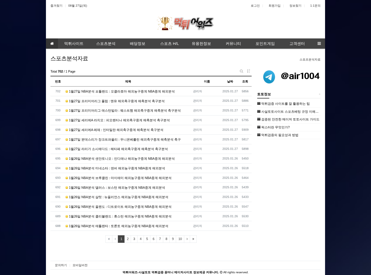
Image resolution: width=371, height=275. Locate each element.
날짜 (230, 81)
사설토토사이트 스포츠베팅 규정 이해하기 (290, 111)
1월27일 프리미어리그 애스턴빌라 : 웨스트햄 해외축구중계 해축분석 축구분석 (124, 110)
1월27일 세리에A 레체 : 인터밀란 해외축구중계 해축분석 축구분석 (115, 130)
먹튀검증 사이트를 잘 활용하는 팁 (285, 103)
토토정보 (264, 94)
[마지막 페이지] (193, 239)
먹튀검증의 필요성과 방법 (279, 135)
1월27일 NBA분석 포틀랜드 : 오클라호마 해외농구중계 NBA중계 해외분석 (121, 91)
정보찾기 (295, 5)
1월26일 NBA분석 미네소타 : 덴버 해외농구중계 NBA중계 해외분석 (116, 168)
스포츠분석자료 (310, 59)
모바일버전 (80, 265)
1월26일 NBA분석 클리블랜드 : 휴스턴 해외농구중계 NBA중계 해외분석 (120, 216)
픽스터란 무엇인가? (275, 127)
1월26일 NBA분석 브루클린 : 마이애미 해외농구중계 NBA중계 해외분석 (120, 178)
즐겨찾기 (56, 5)
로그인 (255, 5)
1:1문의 (315, 5)
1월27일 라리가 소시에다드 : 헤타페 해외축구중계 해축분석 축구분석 (118, 149)
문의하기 (61, 265)
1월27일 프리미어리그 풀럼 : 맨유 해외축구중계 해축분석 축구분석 (116, 101)
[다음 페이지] (187, 239)
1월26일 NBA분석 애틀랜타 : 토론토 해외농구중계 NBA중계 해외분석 (118, 226)
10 (180, 239)
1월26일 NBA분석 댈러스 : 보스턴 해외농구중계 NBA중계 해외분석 (116, 187)
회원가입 (275, 5)
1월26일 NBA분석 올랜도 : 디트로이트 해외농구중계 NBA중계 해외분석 (120, 206)
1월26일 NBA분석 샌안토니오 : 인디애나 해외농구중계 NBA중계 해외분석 (121, 158)
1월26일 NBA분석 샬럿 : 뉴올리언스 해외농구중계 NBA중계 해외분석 (118, 197)
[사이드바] (319, 43)
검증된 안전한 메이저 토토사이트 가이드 (289, 119)
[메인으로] (52, 43)
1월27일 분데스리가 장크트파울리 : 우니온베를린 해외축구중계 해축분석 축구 (124, 139)
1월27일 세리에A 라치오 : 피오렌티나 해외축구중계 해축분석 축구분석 (119, 120)
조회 (245, 81)
